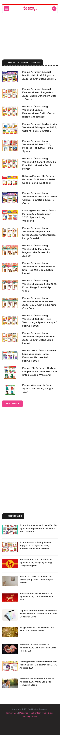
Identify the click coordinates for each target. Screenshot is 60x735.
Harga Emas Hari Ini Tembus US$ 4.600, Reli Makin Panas (37, 629)
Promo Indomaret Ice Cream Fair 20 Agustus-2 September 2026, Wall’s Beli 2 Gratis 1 (38, 528)
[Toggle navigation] (6, 8)
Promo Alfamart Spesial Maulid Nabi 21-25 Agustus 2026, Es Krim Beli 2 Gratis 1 (39, 75)
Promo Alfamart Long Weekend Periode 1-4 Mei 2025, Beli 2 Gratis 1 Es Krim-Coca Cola (39, 303)
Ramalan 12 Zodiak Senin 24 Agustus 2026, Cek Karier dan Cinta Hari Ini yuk (38, 647)
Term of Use (12, 712)
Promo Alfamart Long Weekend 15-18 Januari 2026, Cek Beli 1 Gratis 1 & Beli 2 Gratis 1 (40, 198)
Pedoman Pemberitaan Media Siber (36, 712)
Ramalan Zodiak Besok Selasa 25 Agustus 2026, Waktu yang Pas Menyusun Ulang (37, 681)
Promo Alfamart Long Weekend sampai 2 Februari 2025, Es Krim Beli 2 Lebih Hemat (38, 338)
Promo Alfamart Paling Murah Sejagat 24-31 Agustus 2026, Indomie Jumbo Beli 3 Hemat (35, 545)
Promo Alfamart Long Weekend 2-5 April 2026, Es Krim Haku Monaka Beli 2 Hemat (39, 164)
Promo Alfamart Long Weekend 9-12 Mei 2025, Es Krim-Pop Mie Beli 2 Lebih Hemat (39, 268)
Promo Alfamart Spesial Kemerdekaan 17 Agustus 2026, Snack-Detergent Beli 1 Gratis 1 (39, 94)
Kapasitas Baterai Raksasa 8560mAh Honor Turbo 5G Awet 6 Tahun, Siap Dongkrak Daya (38, 613)
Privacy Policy (30, 716)
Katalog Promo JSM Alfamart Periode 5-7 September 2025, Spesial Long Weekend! (39, 216)
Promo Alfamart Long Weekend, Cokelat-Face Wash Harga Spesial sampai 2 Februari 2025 (40, 321)
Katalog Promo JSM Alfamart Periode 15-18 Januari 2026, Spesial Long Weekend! (39, 179)
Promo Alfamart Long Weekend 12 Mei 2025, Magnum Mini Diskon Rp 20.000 (36, 251)
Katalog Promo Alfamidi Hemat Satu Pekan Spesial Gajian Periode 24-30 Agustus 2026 (38, 664)
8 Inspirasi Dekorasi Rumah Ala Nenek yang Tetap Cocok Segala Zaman (36, 579)
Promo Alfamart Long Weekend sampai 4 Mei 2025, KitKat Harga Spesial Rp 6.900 (39, 286)
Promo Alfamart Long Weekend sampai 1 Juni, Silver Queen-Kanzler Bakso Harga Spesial (39, 233)
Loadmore (12, 403)
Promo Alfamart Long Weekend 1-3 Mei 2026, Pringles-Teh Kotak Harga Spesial (37, 146)
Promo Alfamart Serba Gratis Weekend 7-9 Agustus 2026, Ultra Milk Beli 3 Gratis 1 (39, 127)
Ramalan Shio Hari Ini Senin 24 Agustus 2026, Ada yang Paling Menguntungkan (36, 562)
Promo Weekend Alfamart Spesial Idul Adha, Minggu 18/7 (38, 388)
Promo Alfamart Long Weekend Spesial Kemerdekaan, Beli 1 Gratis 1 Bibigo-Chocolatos (39, 111)
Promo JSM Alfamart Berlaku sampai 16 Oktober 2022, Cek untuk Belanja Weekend (40, 371)
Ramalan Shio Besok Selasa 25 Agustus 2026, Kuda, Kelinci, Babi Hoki (37, 596)
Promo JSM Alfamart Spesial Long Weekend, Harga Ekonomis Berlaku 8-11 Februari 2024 (39, 356)
